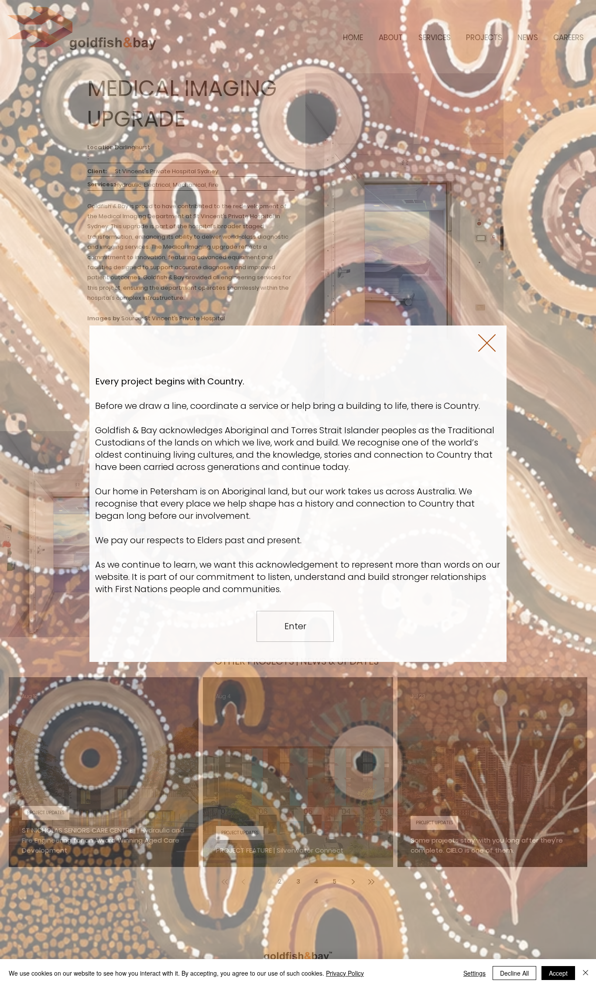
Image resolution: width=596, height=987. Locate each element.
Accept (558, 973)
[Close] (585, 973)
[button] (487, 343)
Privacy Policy (345, 973)
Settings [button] (474, 973)
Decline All (514, 973)
